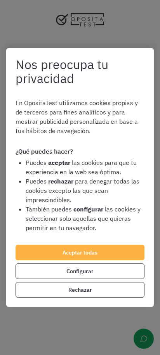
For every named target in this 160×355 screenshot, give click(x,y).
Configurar (80, 271)
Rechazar (80, 289)
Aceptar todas (80, 252)
